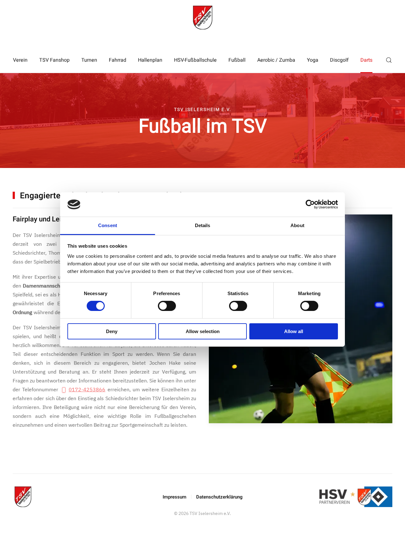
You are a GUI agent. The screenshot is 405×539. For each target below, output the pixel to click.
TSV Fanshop (54, 60)
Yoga (312, 60)
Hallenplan (150, 60)
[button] (388, 60)
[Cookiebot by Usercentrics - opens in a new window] (310, 204)
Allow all (293, 331)
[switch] (167, 306)
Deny (111, 331)
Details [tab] (202, 225)
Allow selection (203, 331)
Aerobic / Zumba (276, 60)
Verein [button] (20, 60)
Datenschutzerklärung (219, 496)
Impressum (174, 496)
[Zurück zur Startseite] (202, 17)
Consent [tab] (107, 225)
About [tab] (297, 225)
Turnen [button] (89, 60)
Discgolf (339, 60)
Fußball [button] (237, 60)
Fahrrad (117, 60)
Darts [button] (366, 60)
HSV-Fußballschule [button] (195, 60)
